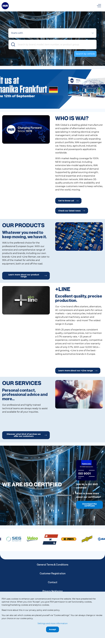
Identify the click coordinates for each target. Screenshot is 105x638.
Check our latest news (69, 210)
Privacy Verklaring (53, 591)
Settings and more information (53, 623)
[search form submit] (13, 44)
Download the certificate (89, 505)
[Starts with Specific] (52, 33)
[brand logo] (13, 539)
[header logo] (5, 5)
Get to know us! (66, 200)
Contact (52, 582)
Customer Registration (52, 573)
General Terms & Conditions (52, 564)
